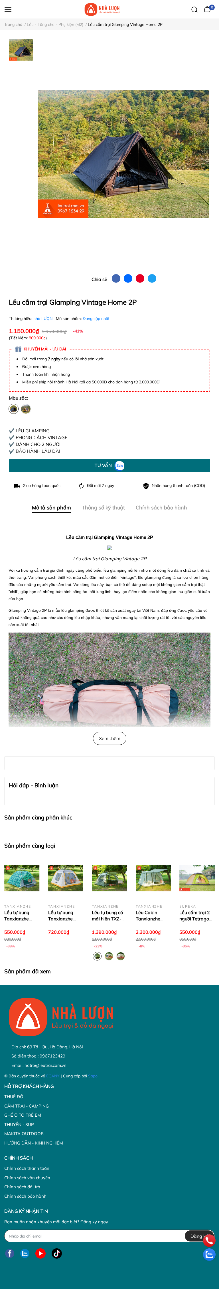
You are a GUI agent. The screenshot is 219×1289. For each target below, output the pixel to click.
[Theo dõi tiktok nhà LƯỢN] (57, 1253)
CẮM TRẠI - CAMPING (26, 1106)
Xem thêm (109, 738)
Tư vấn (104, 465)
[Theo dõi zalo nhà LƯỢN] (24, 1253)
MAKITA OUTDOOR (24, 1133)
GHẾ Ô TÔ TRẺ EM (22, 1115)
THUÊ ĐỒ (13, 1096)
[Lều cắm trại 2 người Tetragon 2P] (197, 878)
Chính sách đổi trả (22, 1186)
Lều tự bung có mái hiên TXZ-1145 (107, 919)
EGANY (53, 1076)
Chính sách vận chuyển (27, 1177)
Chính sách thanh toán (26, 1168)
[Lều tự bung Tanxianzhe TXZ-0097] (22, 878)
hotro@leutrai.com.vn (45, 1065)
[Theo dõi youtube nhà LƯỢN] (40, 1253)
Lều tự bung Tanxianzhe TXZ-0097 (16, 919)
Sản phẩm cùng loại (29, 845)
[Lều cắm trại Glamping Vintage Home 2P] (123, 154)
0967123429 (52, 1056)
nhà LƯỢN (43, 318)
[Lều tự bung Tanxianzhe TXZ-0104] (66, 878)
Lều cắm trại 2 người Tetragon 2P (195, 919)
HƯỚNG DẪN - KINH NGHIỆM (33, 1143)
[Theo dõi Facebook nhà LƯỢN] (9, 1253)
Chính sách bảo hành (25, 1196)
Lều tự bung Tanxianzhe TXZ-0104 (60, 919)
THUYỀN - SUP (19, 1124)
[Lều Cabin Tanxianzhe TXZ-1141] (153, 878)
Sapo (93, 1076)
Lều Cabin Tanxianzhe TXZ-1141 (148, 919)
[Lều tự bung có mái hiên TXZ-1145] (109, 878)
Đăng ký (199, 1236)
